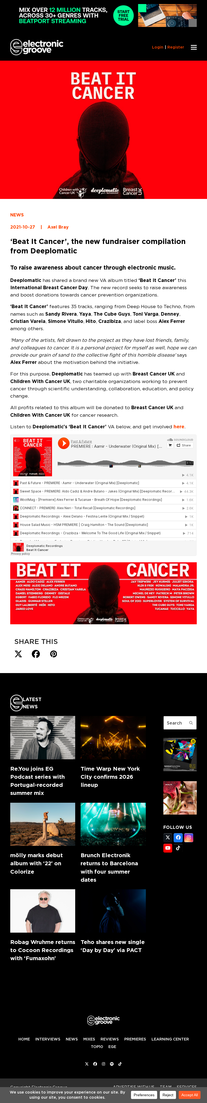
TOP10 (97, 1046)
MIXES (89, 1039)
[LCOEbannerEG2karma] (180, 769)
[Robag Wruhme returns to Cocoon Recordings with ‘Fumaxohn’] (42, 911)
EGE (112, 1046)
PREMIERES (135, 1039)
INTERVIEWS (47, 1039)
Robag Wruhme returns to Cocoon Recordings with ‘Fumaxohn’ (42, 950)
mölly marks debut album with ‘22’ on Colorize (36, 863)
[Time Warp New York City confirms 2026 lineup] (113, 737)
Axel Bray (58, 227)
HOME (24, 1039)
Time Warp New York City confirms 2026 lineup (110, 776)
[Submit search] (191, 723)
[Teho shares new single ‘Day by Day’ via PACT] (113, 911)
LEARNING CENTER (170, 1039)
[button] (194, 47)
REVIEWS (110, 1039)
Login (157, 47)
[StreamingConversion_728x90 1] (103, 25)
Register (175, 47)
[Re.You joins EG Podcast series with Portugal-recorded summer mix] (42, 737)
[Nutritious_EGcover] (180, 813)
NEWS (17, 215)
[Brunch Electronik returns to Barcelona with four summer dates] (113, 824)
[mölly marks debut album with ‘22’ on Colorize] (42, 824)
